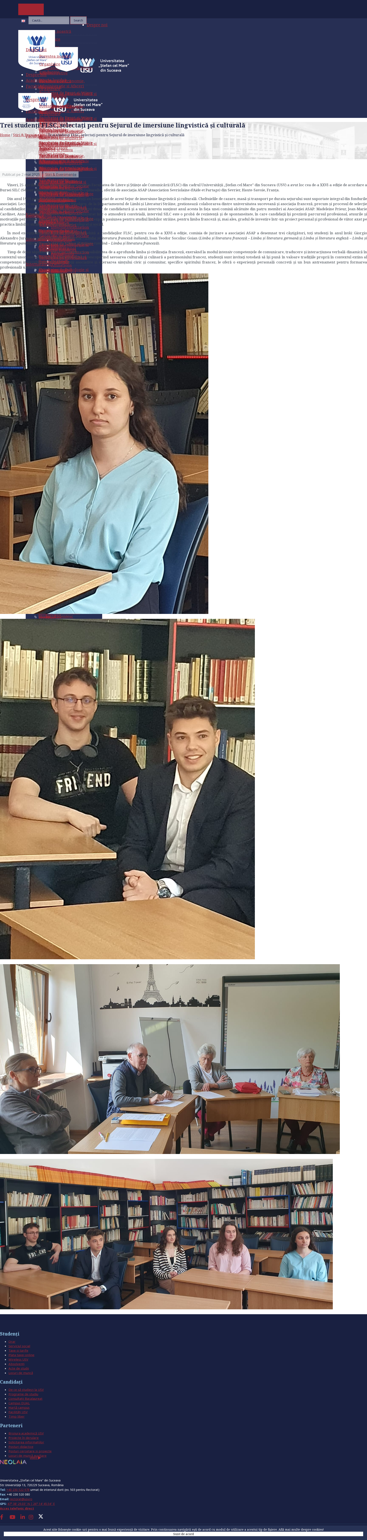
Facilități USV (18, 1412)
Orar (12, 1341)
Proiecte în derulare (23, 1438)
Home (5, 134)
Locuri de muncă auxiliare (27, 1455)
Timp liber (16, 1416)
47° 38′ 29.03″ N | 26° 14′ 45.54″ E (31, 1504)
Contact (8, 1472)
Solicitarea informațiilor (26, 1442)
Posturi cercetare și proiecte (30, 1451)
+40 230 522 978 (18, 1490)
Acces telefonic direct (17, 1508)
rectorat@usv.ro (21, 1499)
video (34, 1458)
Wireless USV (18, 1359)
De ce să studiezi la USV (26, 1389)
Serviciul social (19, 1346)
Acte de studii (18, 1368)
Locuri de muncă (20, 1373)
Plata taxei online (21, 1355)
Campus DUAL (19, 1403)
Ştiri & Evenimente (29, 134)
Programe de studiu (23, 1394)
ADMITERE (31, 9)
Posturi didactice (20, 1446)
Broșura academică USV (26, 1433)
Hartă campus (19, 1407)
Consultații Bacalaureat (25, 1398)
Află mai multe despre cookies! (301, 1529)
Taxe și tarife (18, 1350)
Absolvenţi (16, 1364)
